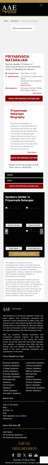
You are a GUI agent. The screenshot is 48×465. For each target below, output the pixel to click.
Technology (25, 88)
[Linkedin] (30, 457)
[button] (6, 231)
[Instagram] (19, 457)
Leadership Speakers (35, 363)
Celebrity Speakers (11, 365)
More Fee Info (26, 85)
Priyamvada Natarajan (17, 58)
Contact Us (8, 410)
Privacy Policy (28, 460)
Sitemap (17, 460)
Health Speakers (10, 390)
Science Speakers (33, 382)
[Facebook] (13, 457)
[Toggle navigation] (41, 5)
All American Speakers (13, 435)
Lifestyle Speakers (34, 365)
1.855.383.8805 (24, 448)
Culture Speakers (10, 371)
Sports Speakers (33, 385)
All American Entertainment (15, 437)
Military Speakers (33, 371)
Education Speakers (12, 376)
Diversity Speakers (11, 374)
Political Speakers (33, 379)
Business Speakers (11, 363)
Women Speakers (33, 390)
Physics (39, 88)
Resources (7, 418)
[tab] (24, 175)
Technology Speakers (35, 388)
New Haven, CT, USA (28, 73)
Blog (5, 407)
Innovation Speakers (12, 393)
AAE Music (7, 432)
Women (34, 90)
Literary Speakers (33, 368)
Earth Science (26, 90)
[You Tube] (36, 457)
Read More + (38, 93)
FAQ (4, 413)
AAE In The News (10, 405)
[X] (25, 457)
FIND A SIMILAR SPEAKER (24, 254)
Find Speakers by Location (14, 416)
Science (33, 88)
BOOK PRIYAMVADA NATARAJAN (24, 98)
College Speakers (10, 368)
